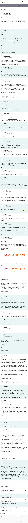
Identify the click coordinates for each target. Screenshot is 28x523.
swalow (6, 386)
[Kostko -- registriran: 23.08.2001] (2, 151)
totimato (6, 101)
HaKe (2, 491)
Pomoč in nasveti (8, 505)
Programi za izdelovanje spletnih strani (10, 494)
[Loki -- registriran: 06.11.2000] (2, 335)
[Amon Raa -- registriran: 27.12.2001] (2, 312)
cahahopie (6, 67)
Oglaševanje (17, 518)
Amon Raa (6, 312)
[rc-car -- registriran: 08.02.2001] (2, 140)
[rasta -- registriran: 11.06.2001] (2, 224)
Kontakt (2, 521)
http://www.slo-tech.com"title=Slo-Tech (12, 38)
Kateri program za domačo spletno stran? (10, 499)
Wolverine (3, 504)
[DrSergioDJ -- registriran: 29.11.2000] (2, 13)
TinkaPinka (8, 97)
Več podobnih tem (3, 513)
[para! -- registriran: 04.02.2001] (2, 356)
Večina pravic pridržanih (19, 516)
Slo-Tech (2, 48)
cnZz (2, 495)
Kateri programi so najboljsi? (7, 490)
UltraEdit (24, 154)
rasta (5, 223)
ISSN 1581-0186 (18, 521)
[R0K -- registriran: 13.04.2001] (2, 31)
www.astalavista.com (12, 119)
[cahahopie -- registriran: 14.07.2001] (2, 68)
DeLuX (2, 508)
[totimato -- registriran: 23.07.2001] (2, 102)
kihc (2, 500)
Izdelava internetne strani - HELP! (9, 507)
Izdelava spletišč (8, 492)
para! (5, 355)
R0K (5, 30)
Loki (5, 335)
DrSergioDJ (7, 13)
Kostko (6, 150)
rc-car (5, 140)
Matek (5, 132)
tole (7, 91)
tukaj (21, 370)
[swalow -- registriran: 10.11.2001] (2, 387)
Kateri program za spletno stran (8, 503)
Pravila (2, 516)
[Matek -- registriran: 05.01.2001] (2, 132)
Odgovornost (3, 518)
